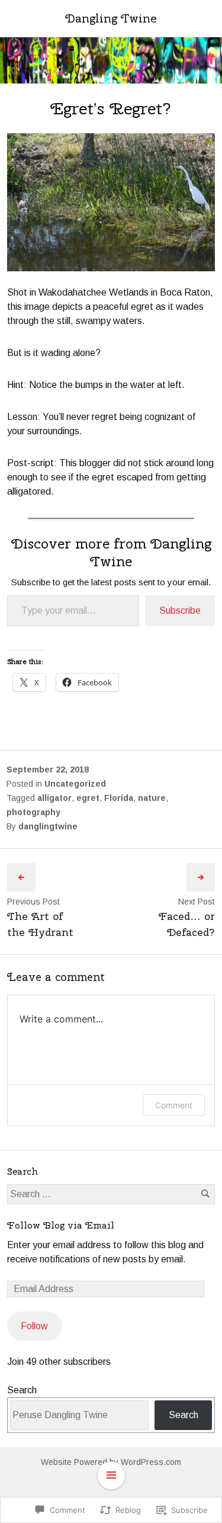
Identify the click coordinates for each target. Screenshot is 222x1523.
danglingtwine (48, 826)
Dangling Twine (111, 18)
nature (152, 798)
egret (87, 798)
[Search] (205, 1194)
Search (22, 1390)
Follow (34, 1326)
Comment (173, 1105)
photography (33, 812)
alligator (54, 798)
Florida (118, 798)
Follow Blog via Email (60, 1225)
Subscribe (180, 610)
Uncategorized (75, 783)
